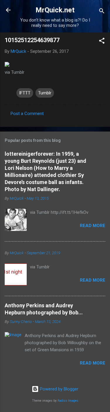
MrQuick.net (55, 10)
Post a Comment (27, 113)
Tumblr (44, 93)
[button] (101, 41)
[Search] (101, 12)
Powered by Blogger (58, 389)
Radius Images (67, 401)
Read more (92, 225)
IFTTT (25, 93)
